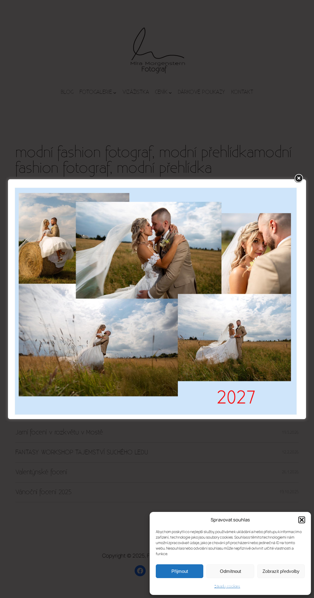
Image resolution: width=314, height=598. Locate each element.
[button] (302, 520)
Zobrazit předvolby (281, 571)
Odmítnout (230, 571)
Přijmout (179, 571)
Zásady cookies (227, 586)
